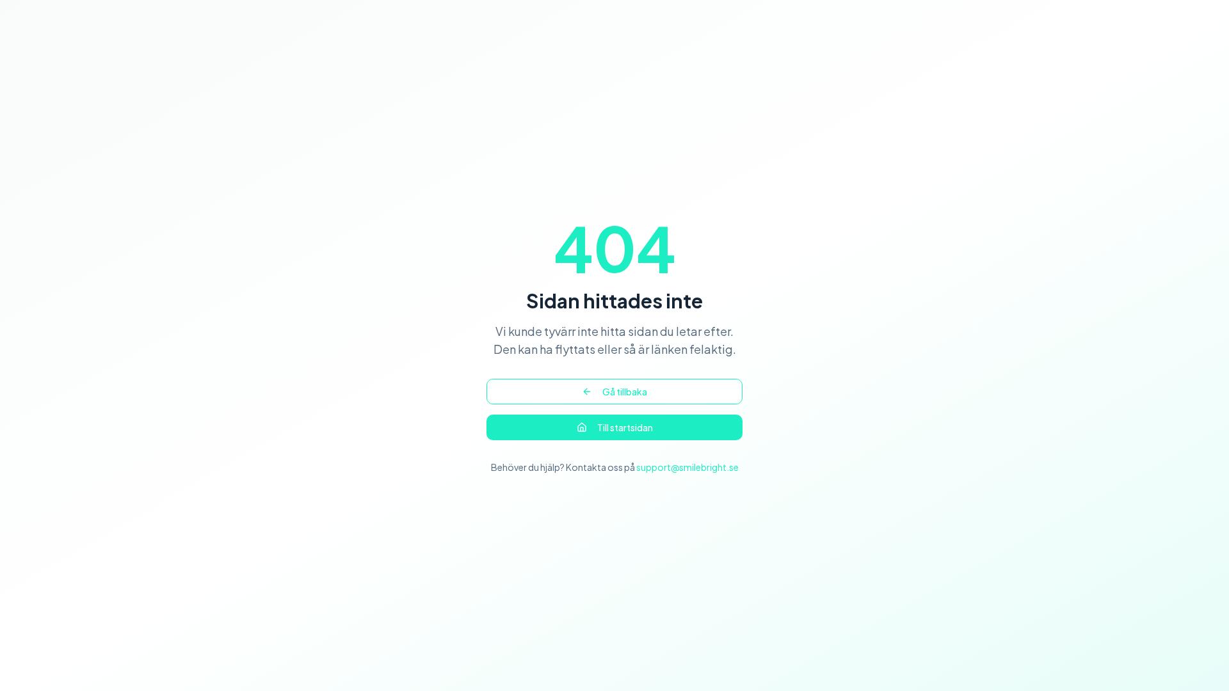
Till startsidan (625, 427)
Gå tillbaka (624, 391)
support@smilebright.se (687, 467)
